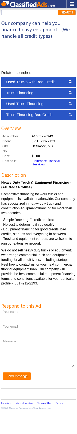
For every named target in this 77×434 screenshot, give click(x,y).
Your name (10, 311)
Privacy (60, 403)
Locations (6, 403)
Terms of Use (44, 403)
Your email (10, 326)
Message (9, 341)
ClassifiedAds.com (18, 408)
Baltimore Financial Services (46, 162)
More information (24, 403)
